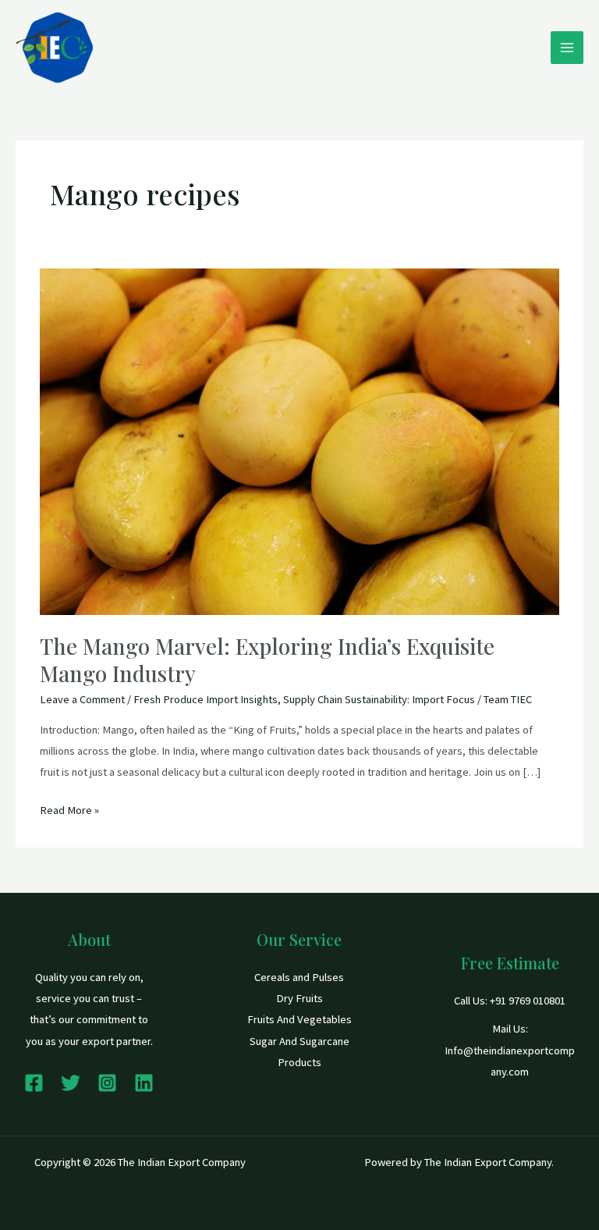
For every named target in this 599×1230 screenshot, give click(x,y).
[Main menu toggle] (567, 47)
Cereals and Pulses (299, 977)
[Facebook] (34, 1083)
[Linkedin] (144, 1083)
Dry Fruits (299, 998)
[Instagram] (107, 1083)
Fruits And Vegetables (299, 1019)
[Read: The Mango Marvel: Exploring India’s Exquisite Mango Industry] (299, 440)
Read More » (69, 808)
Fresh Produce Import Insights (205, 699)
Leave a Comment (82, 699)
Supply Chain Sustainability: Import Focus (379, 699)
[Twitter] (70, 1083)
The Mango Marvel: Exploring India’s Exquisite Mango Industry (267, 659)
